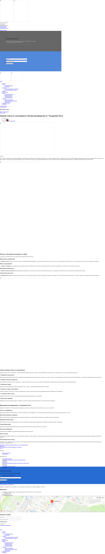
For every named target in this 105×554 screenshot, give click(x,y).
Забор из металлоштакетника (11, 100)
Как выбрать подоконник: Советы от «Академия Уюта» (14, 459)
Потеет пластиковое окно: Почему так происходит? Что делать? (15, 463)
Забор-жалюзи (8, 101)
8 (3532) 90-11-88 (3, 26)
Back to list (2, 446)
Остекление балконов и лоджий (11, 88)
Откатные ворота (8, 96)
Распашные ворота (9, 97)
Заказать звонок (3, 30)
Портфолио (7, 86)
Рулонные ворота (8, 95)
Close (1, 448)
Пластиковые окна (9, 85)
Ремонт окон (6, 111)
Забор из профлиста (9, 99)
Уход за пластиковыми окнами (8, 466)
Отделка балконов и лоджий (11, 89)
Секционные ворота (9, 94)
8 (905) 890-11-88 (3, 27)
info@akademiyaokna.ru (4, 28)
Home (1, 111)
